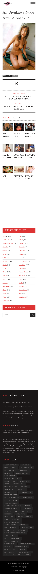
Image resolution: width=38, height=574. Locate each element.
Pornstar (5, 283)
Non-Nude (22, 275)
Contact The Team (19, 570)
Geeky (4, 257)
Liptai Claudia (10, 492)
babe (6, 519)
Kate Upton (27, 497)
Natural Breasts (23, 272)
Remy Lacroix (9, 552)
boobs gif (21, 489)
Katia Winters (9, 476)
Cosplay (5, 250)
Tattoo (4, 293)
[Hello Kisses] (15, 4)
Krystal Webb (18, 484)
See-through (6, 286)
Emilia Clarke (23, 555)
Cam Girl (5, 247)
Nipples (5, 275)
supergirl (16, 519)
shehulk (23, 525)
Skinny (5, 290)
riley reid (26, 511)
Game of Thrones (19, 530)
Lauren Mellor (21, 546)
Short (6, 484)
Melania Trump (26, 467)
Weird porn (22, 297)
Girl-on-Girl (6, 261)
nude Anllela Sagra (12, 522)
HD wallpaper (23, 261)
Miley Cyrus (20, 514)
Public (21, 283)
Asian (15, 75)
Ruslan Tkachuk (10, 495)
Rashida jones (9, 544)
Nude (20, 279)
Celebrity (21, 247)
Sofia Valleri (27, 527)
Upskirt (5, 297)
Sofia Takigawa (25, 552)
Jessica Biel (24, 481)
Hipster (5, 265)
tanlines (7, 511)
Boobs (21, 243)
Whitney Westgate (11, 508)
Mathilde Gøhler (24, 516)
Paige (14, 467)
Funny (21, 254)
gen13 (22, 549)
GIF (20, 257)
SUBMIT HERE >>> (24, 432)
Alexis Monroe (10, 536)
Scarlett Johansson (12, 478)
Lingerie (21, 268)
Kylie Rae (25, 465)
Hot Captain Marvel (12, 538)
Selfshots (21, 286)
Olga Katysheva (10, 503)
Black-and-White (8, 243)
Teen (20, 293)
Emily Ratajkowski (11, 541)
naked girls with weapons (14, 533)
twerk (27, 506)
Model (4, 272)
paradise (7, 546)
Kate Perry (24, 470)
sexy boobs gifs (10, 487)
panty (6, 530)
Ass (20, 236)
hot (16, 511)
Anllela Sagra (10, 525)
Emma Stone (9, 516)
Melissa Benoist (22, 473)
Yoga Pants (6, 300)
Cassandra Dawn (11, 465)
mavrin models (10, 470)
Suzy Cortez (9, 489)
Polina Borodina (10, 527)
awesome (24, 487)
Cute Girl (22, 250)
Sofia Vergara (25, 492)
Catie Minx (27, 508)
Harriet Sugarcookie (12, 506)
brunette (8, 514)
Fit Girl (5, 254)
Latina (4, 268)
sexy (6, 467)
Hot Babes (22, 265)
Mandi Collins (10, 481)
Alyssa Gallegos (26, 544)
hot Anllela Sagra (11, 497)
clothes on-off (10, 549)
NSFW (5, 279)
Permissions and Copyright (19, 567)
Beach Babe (6, 240)
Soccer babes (23, 290)
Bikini (21, 240)
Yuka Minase (9, 555)
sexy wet (7, 473)
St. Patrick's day (10, 500)
